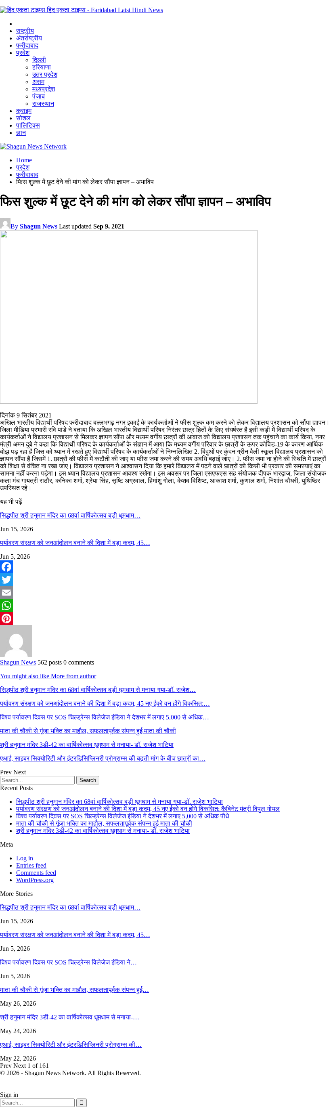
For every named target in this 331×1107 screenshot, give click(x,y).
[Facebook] (165, 566)
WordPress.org (35, 879)
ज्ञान (21, 132)
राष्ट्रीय (25, 30)
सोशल (23, 118)
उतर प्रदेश (44, 74)
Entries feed (31, 865)
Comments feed (36, 872)
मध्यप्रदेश (43, 89)
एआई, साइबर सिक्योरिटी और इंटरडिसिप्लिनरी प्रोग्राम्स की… (71, 1044)
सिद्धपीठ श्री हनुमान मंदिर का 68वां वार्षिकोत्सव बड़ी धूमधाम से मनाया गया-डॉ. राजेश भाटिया (119, 801)
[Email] (165, 592)
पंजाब (38, 96)
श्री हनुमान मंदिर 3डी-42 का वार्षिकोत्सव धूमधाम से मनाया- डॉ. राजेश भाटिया (103, 830)
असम (38, 81)
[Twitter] (165, 579)
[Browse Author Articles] (16, 655)
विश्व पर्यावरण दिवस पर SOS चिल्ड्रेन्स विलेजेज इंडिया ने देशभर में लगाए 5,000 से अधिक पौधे (122, 816)
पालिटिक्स (28, 125)
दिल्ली (39, 60)
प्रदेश (22, 52)
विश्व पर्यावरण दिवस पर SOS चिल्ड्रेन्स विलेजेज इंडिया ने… (68, 962)
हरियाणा (41, 67)
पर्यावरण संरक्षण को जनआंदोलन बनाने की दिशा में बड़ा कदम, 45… (75, 934)
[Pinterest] (165, 618)
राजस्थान (43, 103)
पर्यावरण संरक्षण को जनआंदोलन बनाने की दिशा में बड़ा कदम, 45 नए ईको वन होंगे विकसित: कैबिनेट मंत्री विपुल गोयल (148, 808)
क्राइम (23, 110)
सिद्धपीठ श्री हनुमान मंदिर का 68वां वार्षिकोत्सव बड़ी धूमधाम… (70, 907)
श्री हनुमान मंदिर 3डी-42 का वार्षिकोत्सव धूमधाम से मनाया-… (69, 1017)
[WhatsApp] (165, 605)
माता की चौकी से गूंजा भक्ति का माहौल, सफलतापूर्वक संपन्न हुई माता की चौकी (104, 823)
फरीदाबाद (27, 45)
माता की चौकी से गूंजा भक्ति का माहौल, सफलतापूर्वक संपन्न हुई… (74, 989)
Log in (24, 858)
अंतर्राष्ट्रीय (29, 38)
